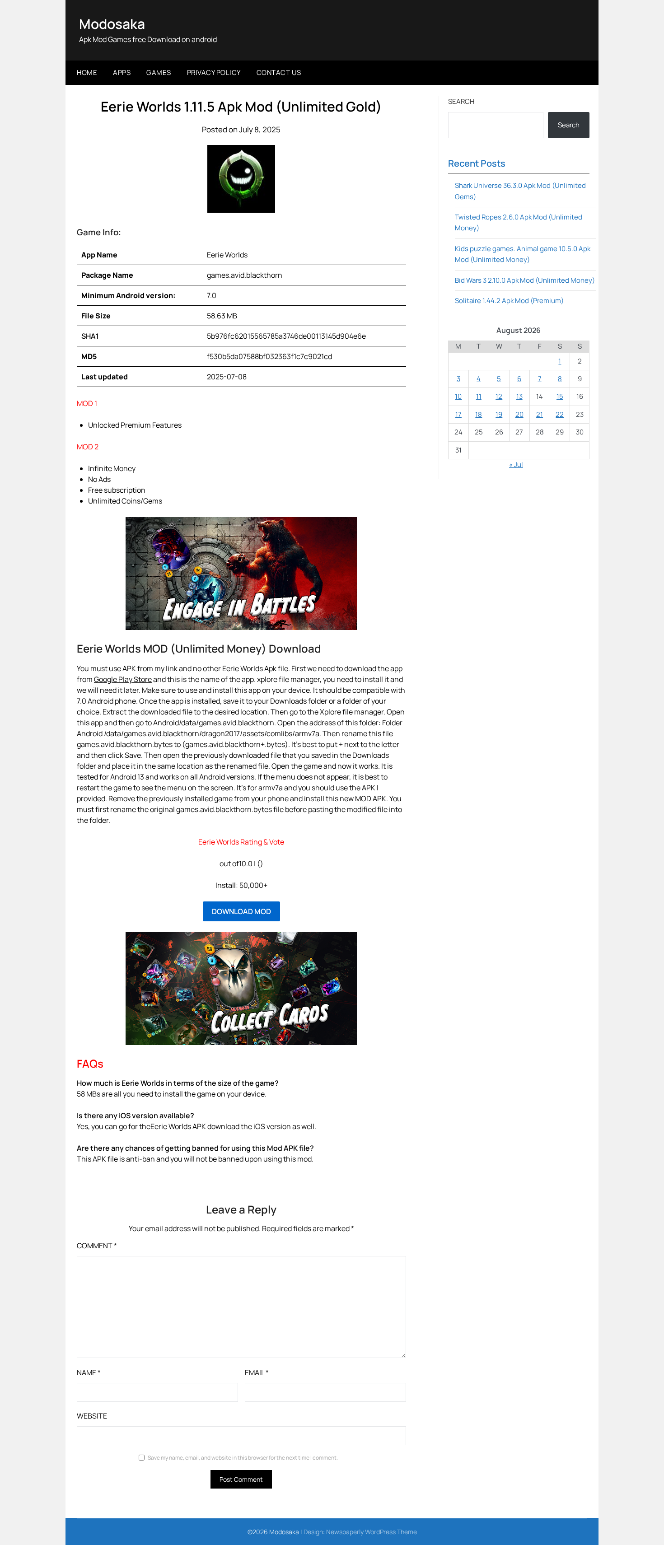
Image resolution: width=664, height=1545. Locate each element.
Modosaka (112, 23)
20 (519, 414)
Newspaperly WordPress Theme (371, 1531)
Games (158, 72)
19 (499, 414)
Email (257, 1372)
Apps (122, 72)
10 (458, 396)
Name (89, 1372)
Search (461, 101)
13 (519, 396)
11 (479, 396)
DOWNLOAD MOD (241, 911)
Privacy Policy (214, 72)
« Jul (516, 464)
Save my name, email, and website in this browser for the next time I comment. (243, 1457)
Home (87, 72)
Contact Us (279, 72)
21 (539, 414)
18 (478, 414)
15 (559, 396)
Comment (97, 1246)
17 (458, 414)
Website (92, 1416)
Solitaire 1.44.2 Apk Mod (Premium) (509, 300)
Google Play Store (123, 679)
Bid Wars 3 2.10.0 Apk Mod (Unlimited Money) (525, 280)
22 (560, 414)
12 (499, 396)
